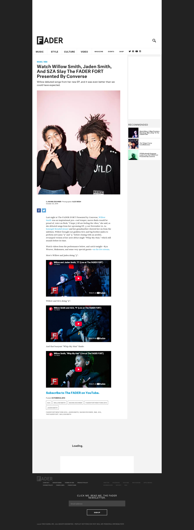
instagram (140, 51)
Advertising (57, 482)
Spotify (118, 485)
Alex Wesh (76, 201)
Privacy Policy (82, 482)
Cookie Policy (48, 485)
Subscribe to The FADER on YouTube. (72, 392)
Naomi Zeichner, (86, 412)
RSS (125, 485)
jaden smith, (73, 412)
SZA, (99, 412)
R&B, (95, 412)
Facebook (116, 482)
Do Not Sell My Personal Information (107, 524)
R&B (45, 61)
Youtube (126, 482)
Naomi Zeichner (54, 201)
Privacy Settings (82, 524)
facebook (133, 51)
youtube (136, 51)
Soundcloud (108, 485)
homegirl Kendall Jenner (57, 229)
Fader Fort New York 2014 (96, 402)
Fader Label (60, 485)
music (40, 61)
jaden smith (52, 407)
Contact (46, 482)
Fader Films (72, 485)
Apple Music (148, 482)
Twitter (130, 51)
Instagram (136, 482)
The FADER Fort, (52, 414)
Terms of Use (69, 482)
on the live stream (101, 249)
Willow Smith (59, 402)
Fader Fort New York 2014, (57, 412)
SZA (48, 402)
